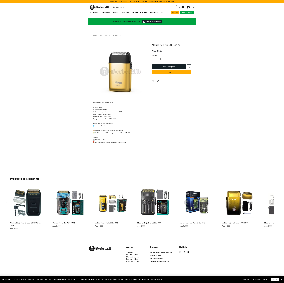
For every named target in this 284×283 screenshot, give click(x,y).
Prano (275, 279)
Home (95, 36)
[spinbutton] (157, 59)
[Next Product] (277, 202)
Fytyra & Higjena (132, 259)
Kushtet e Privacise (156, 279)
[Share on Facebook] (153, 80)
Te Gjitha (129, 252)
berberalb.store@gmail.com (160, 261)
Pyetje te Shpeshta (133, 261)
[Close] (281, 279)
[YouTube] (188, 252)
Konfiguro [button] (246, 279)
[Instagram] (180, 252)
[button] (181, 7)
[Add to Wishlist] (189, 66)
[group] (142, 207)
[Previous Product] (7, 202)
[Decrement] (153, 59)
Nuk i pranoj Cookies (260, 279)
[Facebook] (184, 252)
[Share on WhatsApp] (157, 80)
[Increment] (160, 59)
